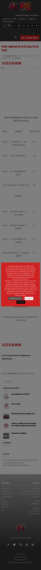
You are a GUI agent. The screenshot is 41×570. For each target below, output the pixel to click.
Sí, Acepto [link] (29, 298)
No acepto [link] (21, 302)
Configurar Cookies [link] (15, 298)
